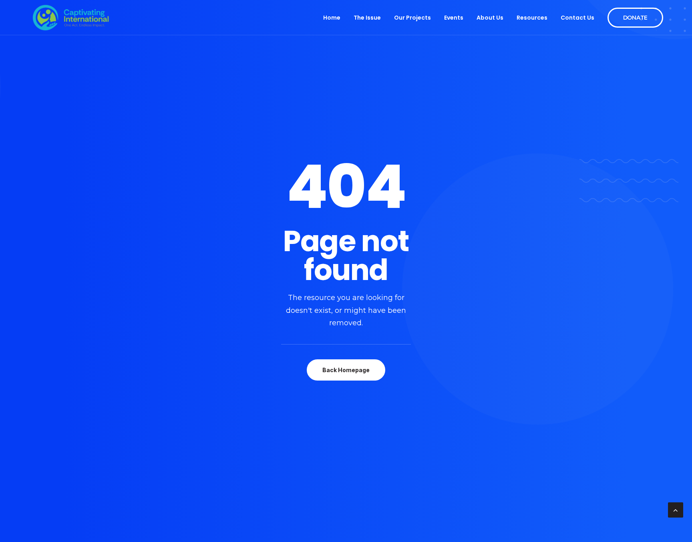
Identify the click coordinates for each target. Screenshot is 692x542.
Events (453, 18)
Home (331, 18)
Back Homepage (346, 370)
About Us (490, 18)
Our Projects (412, 18)
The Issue (367, 18)
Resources (532, 18)
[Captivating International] (71, 18)
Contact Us (577, 18)
